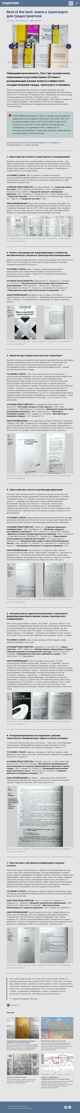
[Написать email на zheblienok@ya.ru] (65, 1107)
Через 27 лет (24, 679)
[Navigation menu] (77, 3)
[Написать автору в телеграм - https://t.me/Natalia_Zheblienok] (69, 1107)
